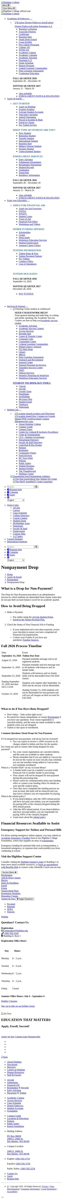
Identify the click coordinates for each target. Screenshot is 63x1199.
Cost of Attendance (27, 264)
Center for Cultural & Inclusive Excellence (38, 432)
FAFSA (22, 211)
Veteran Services (26, 373)
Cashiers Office (26, 261)
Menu (5, 5)
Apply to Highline (27, 107)
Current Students (15, 539)
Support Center (26, 362)
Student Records (26, 167)
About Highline (14, 1062)
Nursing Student (26, 149)
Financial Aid (13, 1085)
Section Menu (8, 872)
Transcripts (24, 172)
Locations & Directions (18, 1118)
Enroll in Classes (26, 122)
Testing (22, 1093)
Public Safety (25, 463)
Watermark (24, 407)
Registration (12, 579)
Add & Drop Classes (11, 878)
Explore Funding (26, 109)
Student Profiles (26, 468)
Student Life (13, 409)
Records (25, 1087)
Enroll (4, 885)
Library (22, 352)
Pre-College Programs (29, 44)
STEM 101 (24, 50)
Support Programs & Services (32, 365)
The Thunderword (27, 471)
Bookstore (23, 450)
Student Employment (28, 243)
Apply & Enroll (14, 98)
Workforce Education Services (33, 240)
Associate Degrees (27, 31)
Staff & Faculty (14, 1075)
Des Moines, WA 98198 (18, 1141)
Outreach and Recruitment (31, 360)
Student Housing (26, 466)
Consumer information (30, 1189)
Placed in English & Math (31, 120)
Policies (22, 461)
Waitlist (4, 917)
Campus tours (21, 1036)
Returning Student (27, 136)
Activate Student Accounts (31, 112)
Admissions (12, 1082)
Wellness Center (26, 474)
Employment (19, 531)
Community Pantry (27, 453)
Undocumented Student (30, 151)
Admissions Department (30, 162)
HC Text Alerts (26, 458)
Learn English (25, 42)
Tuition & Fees (8, 899)
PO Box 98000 (14, 1136)
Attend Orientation (27, 117)
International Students (17, 541)
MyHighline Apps (21, 523)
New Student (25, 133)
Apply (12, 495)
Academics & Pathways (18, 18)
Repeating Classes (9, 896)
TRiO (21, 370)
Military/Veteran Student (30, 146)
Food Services (25, 455)
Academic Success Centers (31, 328)
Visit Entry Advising (28, 114)
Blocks (4, 880)
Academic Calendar (28, 55)
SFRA (10, 909)
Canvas (22, 386)
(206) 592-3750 (23, 1163)
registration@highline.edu (16, 930)
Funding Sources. (31, 640)
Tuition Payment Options (30, 256)
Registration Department (30, 165)
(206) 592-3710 (22, 1159)
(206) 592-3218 (28, 1168)
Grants (22, 235)
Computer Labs (26, 339)
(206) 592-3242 (11, 933)
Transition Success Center (31, 367)
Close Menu (7, 8)
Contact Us (12, 1173)
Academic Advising (28, 58)
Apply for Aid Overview (30, 208)
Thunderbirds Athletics (39, 476)
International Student (28, 141)
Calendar (13, 492)
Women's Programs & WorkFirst (34, 375)
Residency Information (29, 175)
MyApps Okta (25, 399)
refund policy (39, 817)
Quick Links (13, 505)
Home (10, 574)
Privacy (45, 1186)
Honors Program (26, 65)
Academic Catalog (27, 52)
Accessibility (12, 1192)
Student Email (25, 402)
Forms (4, 888)
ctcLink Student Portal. (42, 617)
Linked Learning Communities (33, 68)
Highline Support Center (32, 862)
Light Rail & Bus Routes (30, 445)
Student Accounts (15, 1108)
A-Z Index (18, 536)
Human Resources (15, 1072)
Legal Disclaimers (48, 1189)
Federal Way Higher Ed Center (42, 479)
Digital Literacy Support (30, 347)
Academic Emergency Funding (15, 838)
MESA (22, 354)
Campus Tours (25, 429)
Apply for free (7, 1036)
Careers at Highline (16, 1070)
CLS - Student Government (31, 437)
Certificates (24, 34)
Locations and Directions (43, 413)
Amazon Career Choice (30, 245)
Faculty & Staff (20, 528)
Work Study (24, 237)
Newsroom (12, 1064)
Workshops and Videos (29, 224)
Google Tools (25, 391)
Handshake (24, 394)
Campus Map (19, 534)
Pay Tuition (24, 259)
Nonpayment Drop (10, 891)
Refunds (11, 906)
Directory (11, 1067)
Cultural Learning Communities (33, 344)
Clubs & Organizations (29, 434)
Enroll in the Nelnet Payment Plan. (29, 619)
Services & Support (16, 306)
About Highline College (30, 424)
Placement (12, 1093)
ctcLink (22, 389)
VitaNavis (23, 404)
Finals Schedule (26, 63)
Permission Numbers (10, 893)
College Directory (21, 515)
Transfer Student (26, 138)
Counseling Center (27, 341)
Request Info (15, 489)
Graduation (24, 170)
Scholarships (24, 232)
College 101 (24, 47)
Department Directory (29, 440)
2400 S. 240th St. (15, 1139)
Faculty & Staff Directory (30, 442)
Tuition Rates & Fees (28, 253)
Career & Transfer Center (30, 336)
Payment (11, 904)
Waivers (11, 912)
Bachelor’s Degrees (28, 29)
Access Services (26, 331)
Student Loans (25, 216)
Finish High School (28, 39)
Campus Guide (26, 427)
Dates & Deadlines (10, 883)
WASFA (23, 214)
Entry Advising (26, 159)
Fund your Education (17, 200)
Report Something (15, 1126)
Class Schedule (20, 513)
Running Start (25, 37)
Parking (22, 447)
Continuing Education (29, 73)
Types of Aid (25, 219)
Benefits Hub (25, 333)
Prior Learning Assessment (31, 71)
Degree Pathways (15, 1105)
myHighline (24, 396)
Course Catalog (20, 518)
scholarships (47, 840)
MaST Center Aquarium (41, 481)
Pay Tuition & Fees (28, 125)
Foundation (12, 1111)
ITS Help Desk (26, 349)
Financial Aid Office (28, 221)
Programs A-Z (25, 60)
